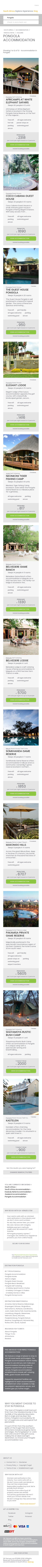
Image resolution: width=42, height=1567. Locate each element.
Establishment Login (26, 1468)
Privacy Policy (11, 1465)
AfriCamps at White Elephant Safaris (19, 101)
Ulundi (17, 1323)
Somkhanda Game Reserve (18, 752)
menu (33, 5)
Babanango (29, 1304)
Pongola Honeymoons (13, 1295)
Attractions (9, 1336)
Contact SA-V (11, 1462)
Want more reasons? (27, 1504)
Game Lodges (10, 1279)
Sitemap (30, 1562)
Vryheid (23, 1323)
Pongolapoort (17, 1320)
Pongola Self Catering (13, 1286)
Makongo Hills (16, 845)
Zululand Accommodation (15, 1194)
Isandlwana (27, 1309)
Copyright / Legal (25, 1465)
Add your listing (21, 1553)
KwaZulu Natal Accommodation (18, 1192)
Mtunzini (21, 1316)
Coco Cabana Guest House (20, 197)
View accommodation (19, 145)
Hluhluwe (19, 1309)
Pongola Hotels (11, 1276)
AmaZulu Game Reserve (14, 1304)
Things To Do (10, 1334)
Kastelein (12, 1120)
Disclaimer (23, 1462)
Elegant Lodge (16, 385)
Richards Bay (28, 1320)
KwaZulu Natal (9, 33)
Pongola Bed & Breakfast (14, 1283)
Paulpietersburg (11, 1318)
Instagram (29, 1513)
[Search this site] (28, 5)
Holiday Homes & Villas (16, 1293)
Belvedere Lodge (17, 660)
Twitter (10, 1516)
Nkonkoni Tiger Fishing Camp (16, 477)
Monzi (15, 1316)
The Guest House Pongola (17, 291)
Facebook (12, 1513)
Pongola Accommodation (15, 1196)
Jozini (8, 473)
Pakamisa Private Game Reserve (18, 934)
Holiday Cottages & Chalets (18, 1290)
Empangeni (9, 1306)
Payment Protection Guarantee (26, 1255)
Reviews (8, 1338)
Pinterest (28, 1516)
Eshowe (17, 1306)
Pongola (9, 97)
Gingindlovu (25, 1306)
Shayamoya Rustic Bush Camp (19, 1033)
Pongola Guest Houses (14, 1281)
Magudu (9, 564)
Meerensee (25, 1313)
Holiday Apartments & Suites (18, 1288)
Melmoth (8, 1316)
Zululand (20, 33)
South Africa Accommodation (17, 1189)
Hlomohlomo (10, 1309)
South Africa (8, 30)
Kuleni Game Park (16, 1311)
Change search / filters (21, 1172)
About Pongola (11, 1331)
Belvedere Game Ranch (17, 568)
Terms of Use (11, 1468)
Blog (9, 1520)
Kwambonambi (30, 1311)
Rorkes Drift (9, 1323)
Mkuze (8, 749)
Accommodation (22, 30)
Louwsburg (9, 1313)
